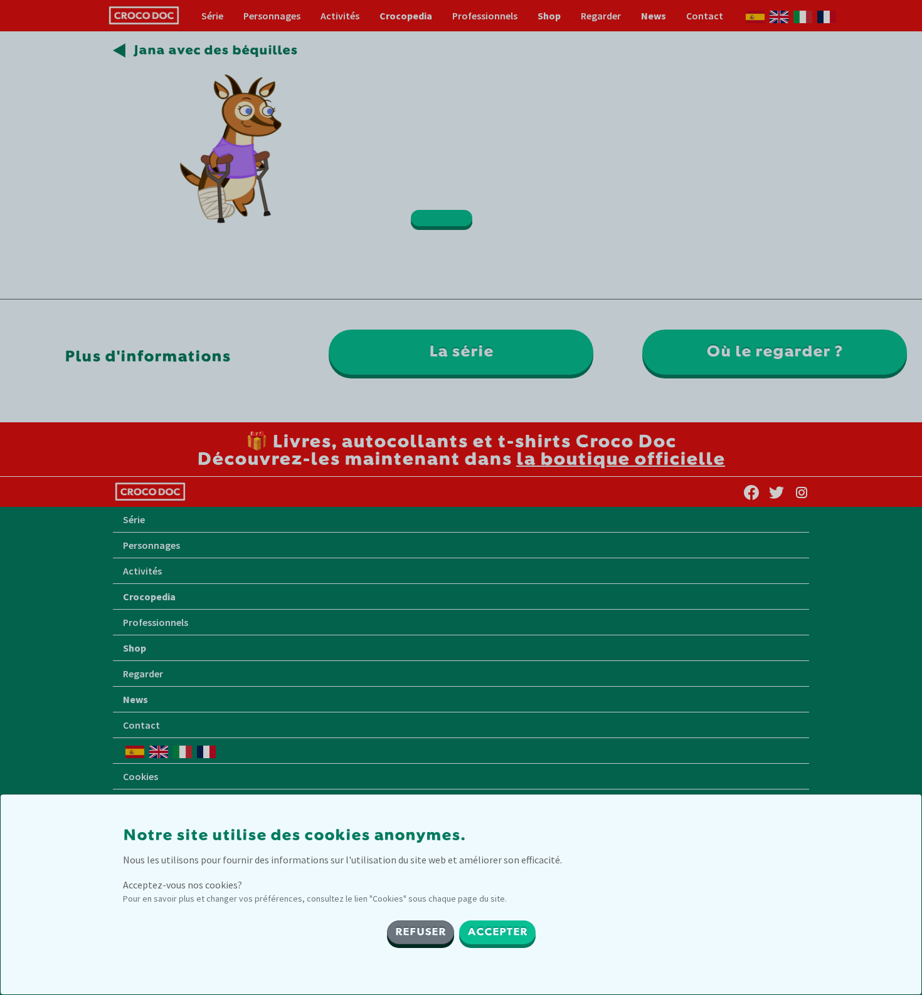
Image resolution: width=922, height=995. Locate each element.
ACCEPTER (497, 932)
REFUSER (420, 932)
